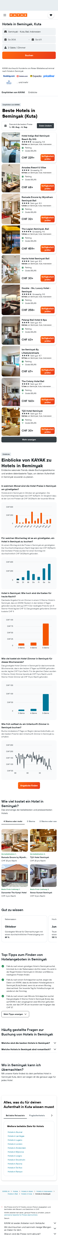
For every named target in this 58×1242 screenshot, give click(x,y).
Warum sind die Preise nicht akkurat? (22, 1233)
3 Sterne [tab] (31, 821)
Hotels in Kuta (26, 1194)
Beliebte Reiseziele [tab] (15, 1115)
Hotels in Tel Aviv (15, 1167)
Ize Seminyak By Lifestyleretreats (30, 351)
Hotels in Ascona (15, 1163)
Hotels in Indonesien (44, 1191)
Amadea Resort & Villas (34, 167)
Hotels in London (15, 1144)
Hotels (15, 1191)
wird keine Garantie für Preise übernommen (21, 1215)
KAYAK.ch (6, 1191)
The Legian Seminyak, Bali (35, 228)
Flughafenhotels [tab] (37, 1115)
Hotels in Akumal (15, 1132)
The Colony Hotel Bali (33, 381)
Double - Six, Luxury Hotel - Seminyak (36, 290)
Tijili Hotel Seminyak (32, 410)
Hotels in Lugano (15, 1140)
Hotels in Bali (13, 1194)
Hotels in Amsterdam (17, 1148)
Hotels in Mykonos (16, 1152)
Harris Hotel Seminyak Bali (35, 258)
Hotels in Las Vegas (16, 1136)
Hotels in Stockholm (16, 1159)
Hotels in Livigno (15, 1156)
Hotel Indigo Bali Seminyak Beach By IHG (36, 137)
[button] (5, 15)
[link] (29, 785)
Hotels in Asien (27, 1191)
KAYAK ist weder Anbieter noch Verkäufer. (24, 1223)
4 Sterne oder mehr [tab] (13, 821)
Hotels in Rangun (15, 1171)
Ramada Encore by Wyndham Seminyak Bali (37, 199)
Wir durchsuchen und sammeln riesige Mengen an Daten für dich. (27, 1228)
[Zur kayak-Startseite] (18, 15)
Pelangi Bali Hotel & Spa (34, 319)
